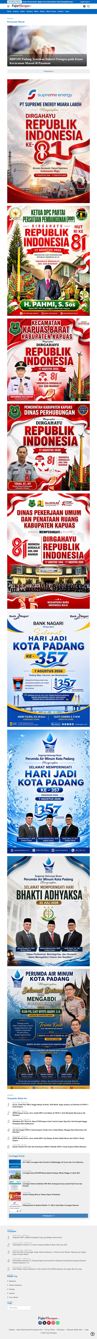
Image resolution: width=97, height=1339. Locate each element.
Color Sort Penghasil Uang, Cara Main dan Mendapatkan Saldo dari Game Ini (48, 2)
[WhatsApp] (58, 1323)
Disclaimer (61, 1330)
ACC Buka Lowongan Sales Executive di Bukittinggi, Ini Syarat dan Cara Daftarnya (53, 1162)
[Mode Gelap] (84, 6)
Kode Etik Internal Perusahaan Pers (30, 1330)
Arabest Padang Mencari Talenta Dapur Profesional (41, 1194)
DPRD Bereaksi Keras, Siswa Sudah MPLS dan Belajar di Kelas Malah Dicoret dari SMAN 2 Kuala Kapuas (48, 1139)
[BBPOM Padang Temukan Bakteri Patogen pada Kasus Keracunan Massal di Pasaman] (47, 46)
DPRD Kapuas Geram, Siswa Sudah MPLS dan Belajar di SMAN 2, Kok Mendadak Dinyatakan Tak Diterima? (49, 1114)
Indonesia (12, 1281)
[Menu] (8, 6)
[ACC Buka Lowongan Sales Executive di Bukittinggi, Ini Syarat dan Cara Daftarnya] (15, 1164)
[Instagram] (53, 1323)
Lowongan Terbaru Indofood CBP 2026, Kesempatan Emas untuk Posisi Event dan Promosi (52, 1185)
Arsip (86, 1330)
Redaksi (12, 1330)
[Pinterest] (49, 1323)
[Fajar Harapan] (21, 6)
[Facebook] (40, 1323)
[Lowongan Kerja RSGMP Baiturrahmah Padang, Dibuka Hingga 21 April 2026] (15, 1174)
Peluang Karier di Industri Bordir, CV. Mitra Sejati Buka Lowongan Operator (51, 1205)
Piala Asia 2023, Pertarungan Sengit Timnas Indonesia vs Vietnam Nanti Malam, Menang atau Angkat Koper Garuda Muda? (49, 1253)
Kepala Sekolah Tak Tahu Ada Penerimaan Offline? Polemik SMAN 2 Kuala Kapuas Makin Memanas (49, 1147)
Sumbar (12, 1293)
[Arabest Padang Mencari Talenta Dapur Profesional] (15, 1196)
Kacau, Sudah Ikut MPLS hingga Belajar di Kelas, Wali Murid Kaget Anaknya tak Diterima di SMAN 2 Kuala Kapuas (50, 1106)
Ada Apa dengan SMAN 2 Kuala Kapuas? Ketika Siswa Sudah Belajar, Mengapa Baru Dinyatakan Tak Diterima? (50, 1131)
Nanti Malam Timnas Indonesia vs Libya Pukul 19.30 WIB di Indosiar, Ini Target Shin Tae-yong (47, 1269)
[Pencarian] (88, 6)
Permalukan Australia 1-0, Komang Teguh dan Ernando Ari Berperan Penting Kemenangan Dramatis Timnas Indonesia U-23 (49, 1262)
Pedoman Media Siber (75, 1330)
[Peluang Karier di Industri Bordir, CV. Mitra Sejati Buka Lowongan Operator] (15, 1207)
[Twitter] (44, 1323)
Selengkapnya (48, 71)
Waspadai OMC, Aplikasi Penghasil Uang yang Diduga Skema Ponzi (37, 1237)
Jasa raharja (13, 1297)
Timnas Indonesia (15, 1285)
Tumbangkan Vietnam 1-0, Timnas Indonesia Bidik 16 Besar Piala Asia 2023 (40, 1245)
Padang (11, 1289)
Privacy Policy (50, 1330)
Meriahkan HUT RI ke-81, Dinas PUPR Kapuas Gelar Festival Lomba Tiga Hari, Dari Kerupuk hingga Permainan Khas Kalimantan (50, 1122)
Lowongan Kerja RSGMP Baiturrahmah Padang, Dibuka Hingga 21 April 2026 (51, 1173)
